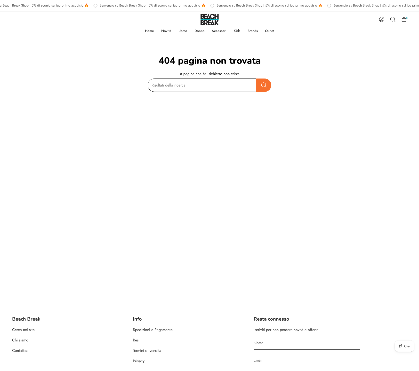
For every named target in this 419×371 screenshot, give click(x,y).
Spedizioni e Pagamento (153, 329)
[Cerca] (263, 85)
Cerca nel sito (23, 329)
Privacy (139, 361)
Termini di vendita (147, 350)
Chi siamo (20, 340)
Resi (136, 340)
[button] (183, 31)
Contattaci (20, 350)
